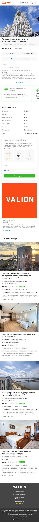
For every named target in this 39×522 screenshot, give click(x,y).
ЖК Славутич (13, 284)
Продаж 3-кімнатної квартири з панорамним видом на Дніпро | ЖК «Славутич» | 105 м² (16, 276)
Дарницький (20, 281)
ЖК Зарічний (13, 401)
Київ (25, 281)
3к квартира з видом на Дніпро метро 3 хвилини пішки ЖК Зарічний (18, 394)
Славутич (6, 281)
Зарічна (6, 284)
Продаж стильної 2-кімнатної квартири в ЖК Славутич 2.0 (19, 335)
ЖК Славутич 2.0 (14, 342)
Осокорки (13, 281)
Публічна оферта (19, 491)
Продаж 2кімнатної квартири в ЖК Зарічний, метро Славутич (16, 452)
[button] (36, 257)
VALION (5, 222)
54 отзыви (6, 230)
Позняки (12, 339)
